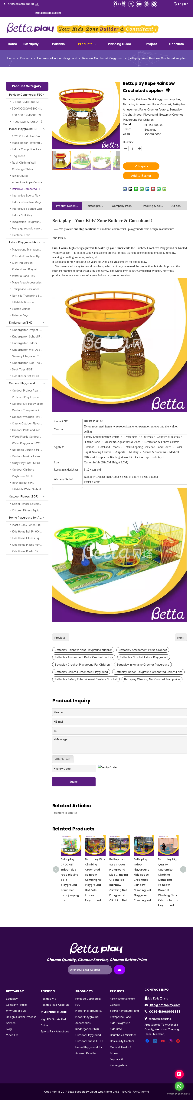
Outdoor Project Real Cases (29, 390)
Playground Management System (30, 249)
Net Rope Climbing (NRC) (28, 449)
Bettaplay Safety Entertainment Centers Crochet (86, 679)
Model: (127, 124)
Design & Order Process (21, 1016)
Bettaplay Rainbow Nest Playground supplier (83, 650)
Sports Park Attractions (55, 1031)
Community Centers (122, 1041)
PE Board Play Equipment (27, 397)
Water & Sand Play (23, 275)
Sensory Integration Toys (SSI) (30, 356)
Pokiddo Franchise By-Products (30, 256)
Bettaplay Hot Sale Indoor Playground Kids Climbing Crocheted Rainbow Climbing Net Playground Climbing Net (94, 879)
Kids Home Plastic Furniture (29, 544)
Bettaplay (12, 998)
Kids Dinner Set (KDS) (25, 376)
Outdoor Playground (22, 383)
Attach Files (62, 759)
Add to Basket (141, 175)
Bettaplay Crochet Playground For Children (82, 664)
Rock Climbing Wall (24, 162)
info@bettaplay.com (164, 1005)
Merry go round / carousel (28, 228)
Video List (12, 1035)
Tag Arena (18, 156)
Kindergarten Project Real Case (30, 329)
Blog (9, 1029)
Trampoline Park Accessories (30, 289)
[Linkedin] (123, 4)
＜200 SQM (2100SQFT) (27, 121)
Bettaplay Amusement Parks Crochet (143, 650)
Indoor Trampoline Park (26, 149)
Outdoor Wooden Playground (30, 416)
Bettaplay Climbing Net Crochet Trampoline (152, 679)
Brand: (127, 129)
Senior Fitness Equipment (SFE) (30, 503)
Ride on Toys (20, 315)
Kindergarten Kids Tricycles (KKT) (30, 362)
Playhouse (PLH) (22, 476)
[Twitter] (131, 4)
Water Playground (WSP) (27, 443)
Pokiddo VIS (48, 998)
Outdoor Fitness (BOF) (23, 496)
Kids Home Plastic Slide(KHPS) (30, 551)
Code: (126, 134)
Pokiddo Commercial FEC (25, 94)
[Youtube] (139, 4)
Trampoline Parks (121, 1016)
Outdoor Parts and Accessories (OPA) (30, 430)
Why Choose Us (16, 1010)
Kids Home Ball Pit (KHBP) (28, 531)
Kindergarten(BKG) (21, 322)
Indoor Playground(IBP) (24, 129)
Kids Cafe (116, 1029)
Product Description (67, 206)
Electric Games (21, 308)
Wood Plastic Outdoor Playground (30, 436)
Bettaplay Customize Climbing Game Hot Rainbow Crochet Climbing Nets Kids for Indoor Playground (168, 879)
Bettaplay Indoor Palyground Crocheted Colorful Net (148, 672)
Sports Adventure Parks (124, 1010)
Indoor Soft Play (22, 215)
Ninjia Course (20, 175)
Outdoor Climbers (23, 469)
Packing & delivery (153, 206)
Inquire (143, 166)
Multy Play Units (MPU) (26, 463)
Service (11, 1023)
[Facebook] (116, 4)
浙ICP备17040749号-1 (135, 1091)
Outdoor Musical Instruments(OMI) (30, 456)
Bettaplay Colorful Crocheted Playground (81, 672)
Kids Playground (120, 1023)
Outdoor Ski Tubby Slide (27, 403)
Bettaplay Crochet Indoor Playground (144, 657)
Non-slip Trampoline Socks (29, 295)
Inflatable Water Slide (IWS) (29, 489)
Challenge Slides (22, 169)
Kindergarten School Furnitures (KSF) (30, 336)
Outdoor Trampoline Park (28, 410)
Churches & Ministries (123, 1035)
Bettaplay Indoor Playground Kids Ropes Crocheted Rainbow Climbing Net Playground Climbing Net (118, 879)
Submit (74, 781)
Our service (177, 206)
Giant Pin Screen (22, 262)
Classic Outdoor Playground (29, 423)
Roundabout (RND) (24, 482)
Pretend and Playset (24, 269)
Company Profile (16, 1004)
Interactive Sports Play (26, 195)
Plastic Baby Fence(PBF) (27, 524)
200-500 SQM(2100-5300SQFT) (30, 115)
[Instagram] (146, 4)
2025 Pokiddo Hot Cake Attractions (30, 136)
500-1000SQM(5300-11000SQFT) (30, 108)
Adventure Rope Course (27, 182)
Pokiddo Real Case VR (55, 1004)
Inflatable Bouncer (23, 302)
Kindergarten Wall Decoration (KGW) (30, 349)
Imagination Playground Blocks (30, 221)
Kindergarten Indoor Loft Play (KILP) (30, 343)
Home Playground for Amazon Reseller (28, 517)
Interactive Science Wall (27, 208)
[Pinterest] (154, 4)
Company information (123, 206)
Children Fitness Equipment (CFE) (30, 510)
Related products (95, 206)
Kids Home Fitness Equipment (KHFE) (30, 538)
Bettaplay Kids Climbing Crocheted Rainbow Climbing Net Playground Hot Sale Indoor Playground (71, 879)
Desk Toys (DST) (23, 369)
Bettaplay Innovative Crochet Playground (142, 664)
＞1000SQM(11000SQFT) (27, 102)
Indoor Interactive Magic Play (30, 202)
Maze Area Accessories (27, 282)
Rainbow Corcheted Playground (30, 188)
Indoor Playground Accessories (28, 242)
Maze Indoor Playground (27, 142)
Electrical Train (21, 235)
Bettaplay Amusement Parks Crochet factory (84, 657)
